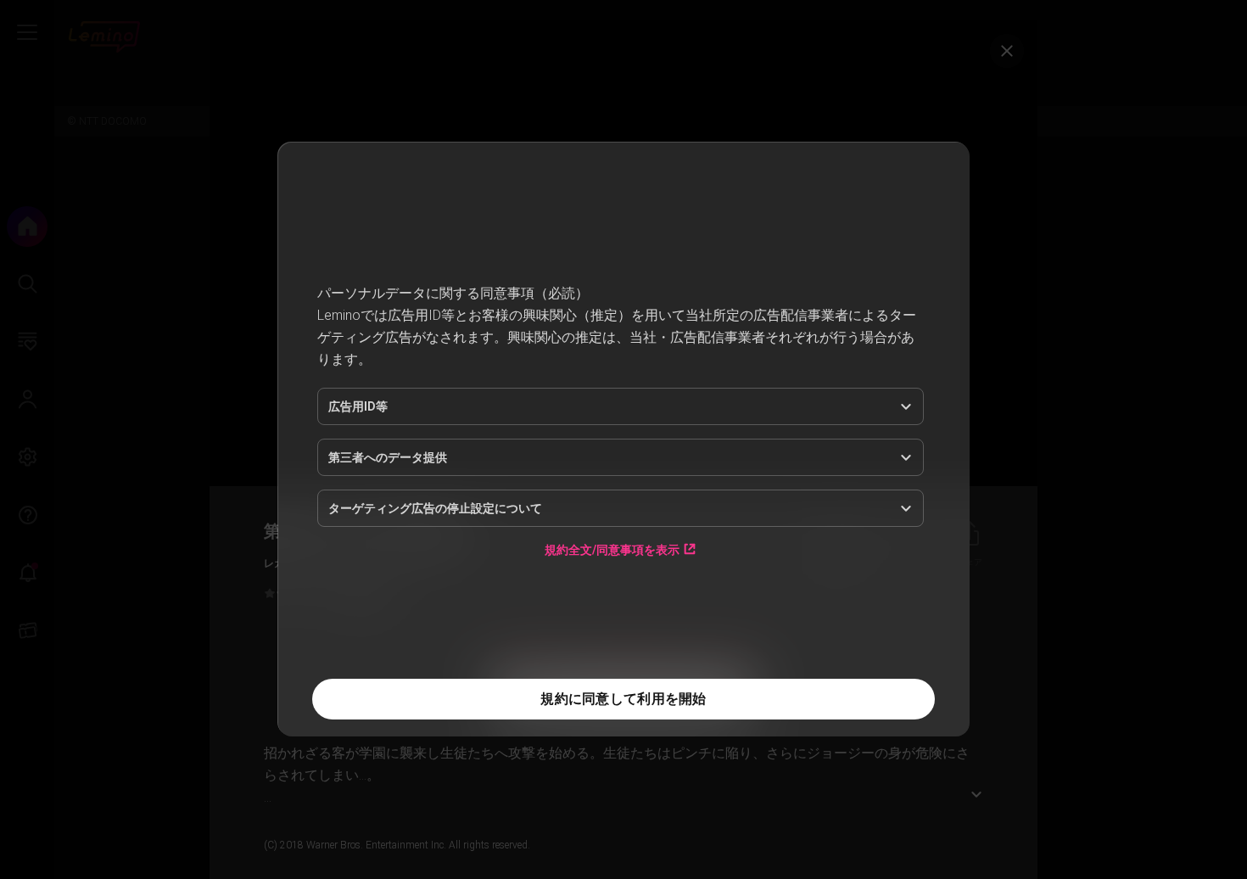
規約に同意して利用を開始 (623, 699)
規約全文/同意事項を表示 (612, 549)
